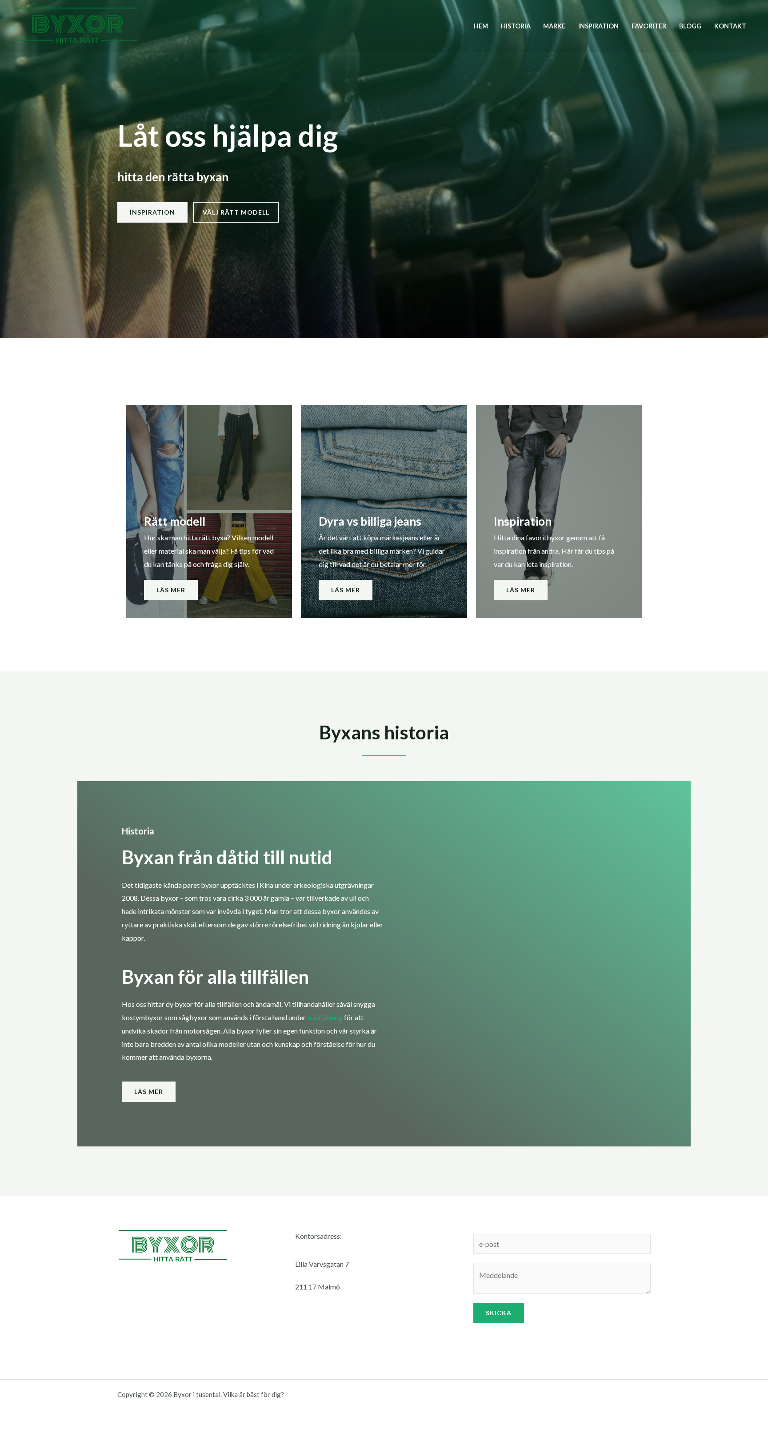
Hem (481, 26)
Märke (554, 26)
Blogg (690, 26)
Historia (516, 26)
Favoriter (649, 26)
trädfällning (325, 1017)
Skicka (499, 1313)
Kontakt (730, 26)
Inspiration (598, 26)
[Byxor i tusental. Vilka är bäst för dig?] (77, 25)
